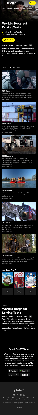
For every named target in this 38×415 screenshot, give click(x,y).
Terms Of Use (7, 398)
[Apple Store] (13, 370)
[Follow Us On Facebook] (21, 395)
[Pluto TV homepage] (19, 390)
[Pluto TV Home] (11, 2)
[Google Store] (24, 370)
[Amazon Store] (13, 374)
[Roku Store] (25, 374)
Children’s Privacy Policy (28, 398)
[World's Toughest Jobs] (7, 283)
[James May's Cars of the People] (19, 283)
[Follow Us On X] (17, 395)
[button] (3, 3)
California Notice (27, 400)
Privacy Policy (16, 398)
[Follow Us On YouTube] (14, 395)
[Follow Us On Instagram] (24, 395)
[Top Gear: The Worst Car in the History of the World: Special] (30, 283)
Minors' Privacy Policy (13, 400)
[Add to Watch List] (18, 40)
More (4, 56)
